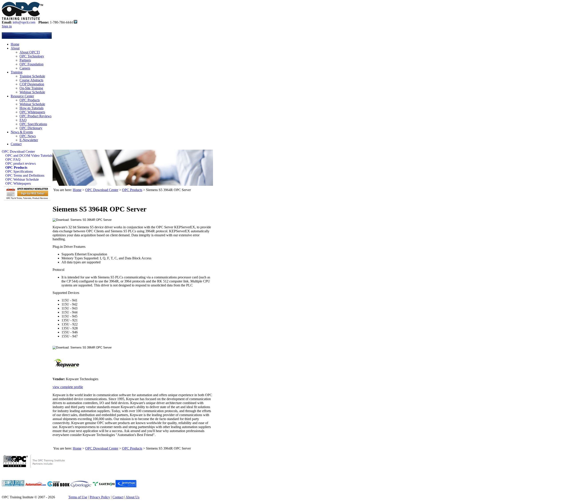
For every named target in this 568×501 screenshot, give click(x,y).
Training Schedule (32, 76)
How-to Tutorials (31, 108)
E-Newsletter (29, 140)
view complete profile (68, 387)
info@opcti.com (24, 22)
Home (15, 44)
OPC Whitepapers (32, 112)
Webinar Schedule (32, 92)
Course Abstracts (31, 80)
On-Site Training (31, 88)
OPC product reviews (20, 163)
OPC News (28, 136)
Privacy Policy (100, 497)
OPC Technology (32, 56)
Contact (16, 144)
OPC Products (30, 100)
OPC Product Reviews (35, 116)
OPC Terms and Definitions (24, 175)
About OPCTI (30, 52)
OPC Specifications (33, 124)
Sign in (7, 26)
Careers (25, 68)
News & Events (22, 132)
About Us (132, 497)
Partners (25, 60)
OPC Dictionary (31, 128)
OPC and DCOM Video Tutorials (29, 155)
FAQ (23, 120)
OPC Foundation (31, 64)
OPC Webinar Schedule (22, 179)
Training (16, 72)
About (15, 48)
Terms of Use (77, 497)
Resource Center (22, 96)
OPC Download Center (18, 151)
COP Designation (32, 84)
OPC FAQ (12, 159)
